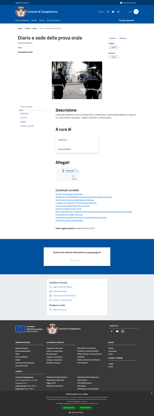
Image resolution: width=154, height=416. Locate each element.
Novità (27, 28)
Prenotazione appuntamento (56, 377)
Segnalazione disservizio (55, 380)
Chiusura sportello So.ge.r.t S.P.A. (69, 208)
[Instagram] (117, 11)
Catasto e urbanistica (54, 360)
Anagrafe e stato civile (54, 348)
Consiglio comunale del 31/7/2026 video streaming (76, 202)
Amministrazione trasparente (88, 377)
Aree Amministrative (22, 351)
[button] (76, 412)
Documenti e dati (21, 365)
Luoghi (110, 363)
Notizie (111, 348)
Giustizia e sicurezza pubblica (88, 351)
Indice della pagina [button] (26, 107)
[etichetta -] (80, 260)
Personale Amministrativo (24, 362)
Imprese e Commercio (54, 357)
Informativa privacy (84, 383)
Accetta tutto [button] (69, 408)
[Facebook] (107, 11)
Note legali (81, 386)
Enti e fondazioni (21, 357)
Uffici (17, 354)
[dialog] (77, 403)
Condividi (112, 38)
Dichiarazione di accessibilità (87, 388)
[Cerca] (136, 11)
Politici (17, 360)
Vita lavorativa (51, 354)
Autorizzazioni (82, 362)
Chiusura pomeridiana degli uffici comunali (72, 205)
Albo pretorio (82, 380)
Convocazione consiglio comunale (69, 214)
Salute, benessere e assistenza (88, 359)
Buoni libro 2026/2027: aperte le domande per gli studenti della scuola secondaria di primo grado (94, 211)
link (97, 403)
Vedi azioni (122, 38)
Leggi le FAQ (51, 383)
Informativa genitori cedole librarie (69, 220)
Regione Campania (22, 2)
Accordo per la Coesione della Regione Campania (75, 199)
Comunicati (112, 351)
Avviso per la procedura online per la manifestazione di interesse (81, 217)
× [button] (151, 393)
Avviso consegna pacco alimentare (69, 194)
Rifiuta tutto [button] (85, 408)
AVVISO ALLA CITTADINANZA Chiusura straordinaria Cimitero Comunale (84, 197)
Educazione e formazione (86, 348)
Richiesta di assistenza (54, 386)
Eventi (110, 366)
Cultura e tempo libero (54, 351)
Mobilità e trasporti (53, 362)
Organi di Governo (22, 348)
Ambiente (80, 357)
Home (20, 28)
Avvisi (34, 28)
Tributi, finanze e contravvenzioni (89, 354)
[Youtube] (112, 11)
